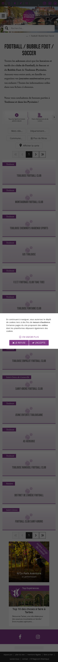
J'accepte (40, 342)
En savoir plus (30, 336)
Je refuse (20, 342)
